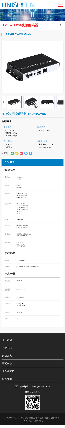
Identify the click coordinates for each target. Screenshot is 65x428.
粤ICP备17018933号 (33, 421)
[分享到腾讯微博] (17, 153)
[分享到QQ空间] (26, 153)
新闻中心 (7, 363)
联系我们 (7, 379)
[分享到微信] (12, 153)
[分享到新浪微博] (21, 153)
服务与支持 (8, 371)
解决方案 (7, 355)
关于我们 (7, 340)
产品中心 (7, 348)
